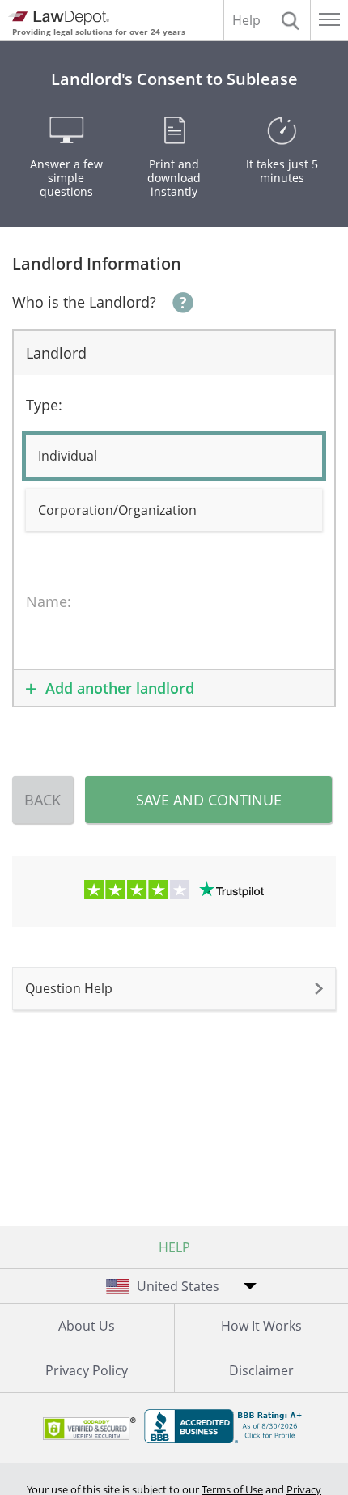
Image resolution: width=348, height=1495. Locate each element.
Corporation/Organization (117, 510)
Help (246, 20)
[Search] (289, 20)
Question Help (68, 988)
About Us (86, 1326)
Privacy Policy (86, 1370)
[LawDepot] (58, 18)
